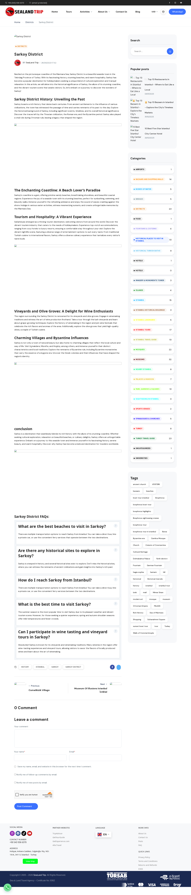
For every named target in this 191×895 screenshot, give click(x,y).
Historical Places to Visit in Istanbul (149, 239)
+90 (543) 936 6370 (16, 3)
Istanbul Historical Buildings (150, 310)
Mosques (140, 349)
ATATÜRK (156, 484)
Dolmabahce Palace (141, 558)
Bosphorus (159, 498)
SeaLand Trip (31, 62)
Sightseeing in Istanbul (147, 399)
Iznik (135, 592)
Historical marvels (155, 579)
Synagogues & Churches (148, 419)
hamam (153, 572)
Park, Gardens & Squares (147, 389)
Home (55, 11)
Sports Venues (143, 409)
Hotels (139, 261)
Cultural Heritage (140, 552)
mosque (152, 599)
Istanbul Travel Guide (146, 340)
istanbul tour (164, 585)
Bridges (139, 199)
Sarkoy (54, 667)
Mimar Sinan (158, 592)
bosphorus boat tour (142, 504)
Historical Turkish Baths (148, 251)
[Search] (170, 51)
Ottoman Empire (140, 606)
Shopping (137, 619)
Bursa (164, 531)
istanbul (40, 667)
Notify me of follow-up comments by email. (37, 774)
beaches (149, 491)
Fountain (137, 565)
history (25, 667)
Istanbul (140, 300)
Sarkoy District (73, 667)
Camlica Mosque (158, 538)
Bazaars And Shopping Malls (149, 179)
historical (137, 579)
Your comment (21, 726)
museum (166, 599)
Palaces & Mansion (145, 379)
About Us (102, 11)
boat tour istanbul (141, 498)
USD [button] (153, 11)
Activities (85, 11)
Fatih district (161, 558)
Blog (137, 11)
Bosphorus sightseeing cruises (146, 518)
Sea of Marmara (156, 613)
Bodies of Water (143, 189)
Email (72, 751)
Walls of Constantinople (143, 633)
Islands (139, 290)
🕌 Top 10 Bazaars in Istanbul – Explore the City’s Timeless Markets (159, 107)
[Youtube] (29, 833)
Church (136, 545)
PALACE (157, 606)
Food (138, 219)
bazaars (136, 491)
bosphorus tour (140, 525)
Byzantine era (139, 538)
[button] (163, 12)
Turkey (139, 428)
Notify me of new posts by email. (32, 782)
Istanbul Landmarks (145, 320)
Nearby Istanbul (143, 369)
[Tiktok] (23, 833)
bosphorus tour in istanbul (144, 531)
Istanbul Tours (143, 330)
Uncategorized (143, 448)
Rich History (138, 613)
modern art (138, 599)
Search (135, 40)
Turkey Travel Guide (145, 438)
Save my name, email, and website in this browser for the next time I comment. (54, 766)
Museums (140, 359)
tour (156, 626)
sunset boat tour (140, 626)
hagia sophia (138, 572)
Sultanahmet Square (156, 619)
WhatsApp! (177, 11)
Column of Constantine (156, 545)
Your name (19, 751)
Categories (138, 158)
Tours (69, 11)
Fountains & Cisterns (146, 229)
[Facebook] (18, 833)
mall (145, 592)
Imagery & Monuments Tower (150, 280)
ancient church (139, 484)
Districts (29, 22)
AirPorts (140, 169)
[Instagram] (12, 833)
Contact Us (121, 11)
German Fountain (154, 565)
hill (164, 572)
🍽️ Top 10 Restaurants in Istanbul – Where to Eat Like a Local (159, 84)
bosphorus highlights (142, 511)
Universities (141, 458)
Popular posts (139, 69)
